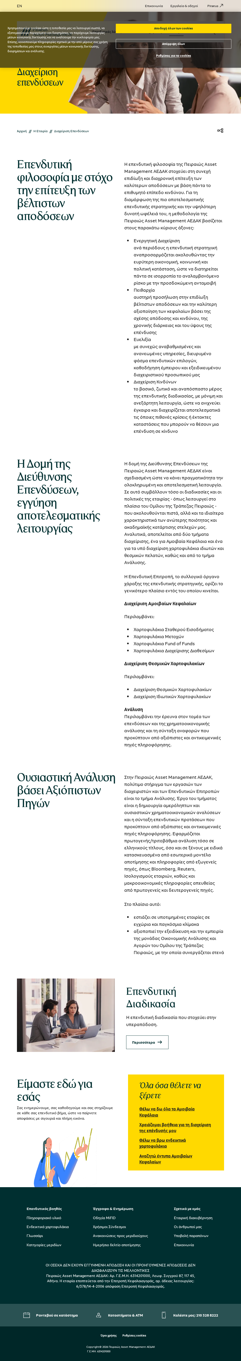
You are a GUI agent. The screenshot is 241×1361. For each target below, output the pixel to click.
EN (19, 5)
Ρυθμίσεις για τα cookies (173, 55)
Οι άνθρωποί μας (188, 1226)
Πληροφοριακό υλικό (44, 1217)
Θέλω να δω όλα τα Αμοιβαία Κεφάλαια (167, 1112)
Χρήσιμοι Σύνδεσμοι (109, 1226)
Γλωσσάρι (35, 1235)
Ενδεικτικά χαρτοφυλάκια (48, 1226)
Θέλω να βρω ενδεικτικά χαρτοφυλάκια (162, 1143)
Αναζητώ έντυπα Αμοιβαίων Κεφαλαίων (165, 1159)
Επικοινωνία (184, 1244)
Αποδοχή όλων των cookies (173, 28)
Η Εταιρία (40, 131)
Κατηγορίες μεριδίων (44, 1244)
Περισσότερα (143, 1042)
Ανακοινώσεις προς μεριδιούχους (120, 1235)
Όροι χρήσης (108, 1335)
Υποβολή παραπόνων (191, 1235)
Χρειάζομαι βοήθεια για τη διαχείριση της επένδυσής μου (175, 1127)
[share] (220, 131)
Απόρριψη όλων (173, 44)
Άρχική (22, 131)
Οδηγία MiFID (104, 1217)
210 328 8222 (207, 1315)
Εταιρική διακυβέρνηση (193, 1217)
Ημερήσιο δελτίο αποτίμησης (117, 1244)
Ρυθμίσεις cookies (134, 1335)
